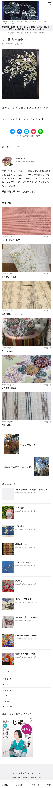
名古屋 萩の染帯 (39, 33)
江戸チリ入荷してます (24, 599)
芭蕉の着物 (6, 425)
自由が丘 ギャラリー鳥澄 (29, 773)
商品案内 (11, 33)
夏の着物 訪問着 (9, 277)
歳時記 (9, 701)
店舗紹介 (20, 785)
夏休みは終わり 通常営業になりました (31, 490)
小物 (6, 685)
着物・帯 (28, 33)
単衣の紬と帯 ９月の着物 (26, 617)
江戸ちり (19, 581)
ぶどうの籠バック (29, 444)
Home (4, 33)
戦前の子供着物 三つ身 (25, 654)
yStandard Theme (15, 777)
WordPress (39, 777)
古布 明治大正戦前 (23, 563)
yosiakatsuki (26, 777)
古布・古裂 (9, 690)
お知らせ (8, 707)
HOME (5, 785)
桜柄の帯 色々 (21, 544)
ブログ (7, 696)
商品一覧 (20, 33)
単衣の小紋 (19, 508)
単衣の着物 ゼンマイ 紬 (12, 314)
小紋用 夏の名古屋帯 (11, 240)
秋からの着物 (7, 351)
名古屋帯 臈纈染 (9, 388)
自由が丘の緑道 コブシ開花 (18, 467)
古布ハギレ (19, 526)
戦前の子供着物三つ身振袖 (26, 636)
